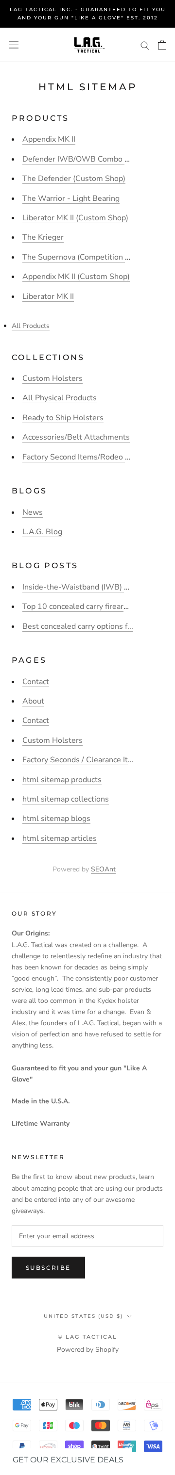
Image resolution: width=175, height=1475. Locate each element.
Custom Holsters (52, 378)
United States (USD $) (83, 1316)
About (33, 701)
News (32, 512)
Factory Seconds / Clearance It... (78, 759)
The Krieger (43, 237)
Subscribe (48, 1267)
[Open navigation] (13, 45)
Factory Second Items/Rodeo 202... (83, 457)
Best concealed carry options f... (77, 626)
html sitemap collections (65, 799)
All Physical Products (59, 398)
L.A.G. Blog (42, 531)
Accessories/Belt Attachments (76, 437)
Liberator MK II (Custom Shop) (75, 218)
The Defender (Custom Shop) (73, 178)
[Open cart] (162, 44)
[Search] (144, 45)
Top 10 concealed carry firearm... (79, 606)
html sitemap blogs (56, 818)
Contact (35, 681)
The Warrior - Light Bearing (71, 198)
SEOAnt (103, 869)
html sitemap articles (59, 838)
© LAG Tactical (88, 1336)
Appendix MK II (48, 139)
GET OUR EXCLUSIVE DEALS (68, 1459)
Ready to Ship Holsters (63, 417)
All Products (31, 325)
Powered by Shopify (88, 1349)
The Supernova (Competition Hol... (82, 257)
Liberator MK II (48, 296)
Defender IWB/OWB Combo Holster (86, 159)
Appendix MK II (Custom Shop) (76, 276)
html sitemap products (62, 779)
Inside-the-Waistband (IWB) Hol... (82, 587)
